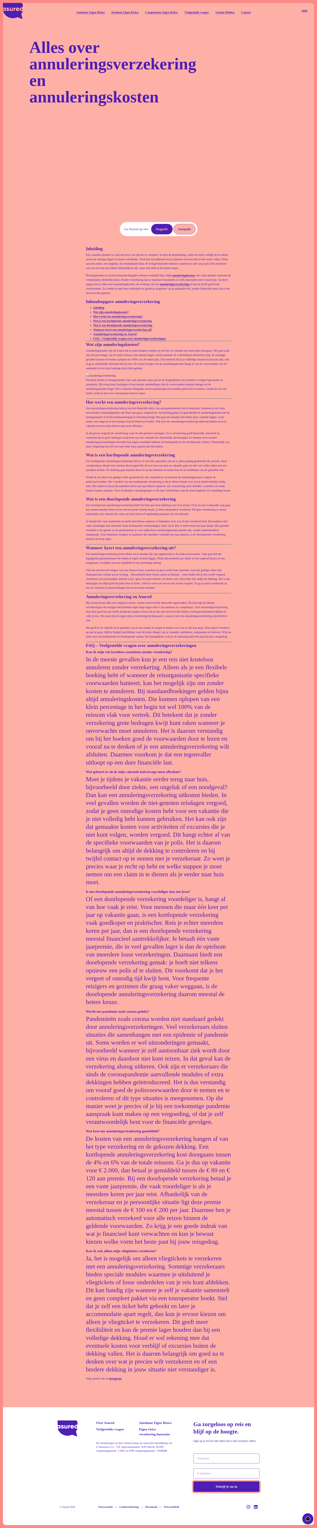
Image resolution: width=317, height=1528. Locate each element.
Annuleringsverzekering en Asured (115, 334)
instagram (115, 1378)
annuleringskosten (183, 275)
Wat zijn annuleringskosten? (111, 312)
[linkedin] (256, 1508)
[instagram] (249, 1508)
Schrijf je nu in (226, 1486)
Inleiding (98, 307)
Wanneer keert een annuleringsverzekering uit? (122, 329)
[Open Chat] (307, 1518)
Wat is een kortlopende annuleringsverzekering (122, 320)
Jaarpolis (184, 229)
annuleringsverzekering (175, 284)
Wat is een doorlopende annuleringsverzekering (122, 325)
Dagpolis (162, 229)
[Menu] (304, 11)
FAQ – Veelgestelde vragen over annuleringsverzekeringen (129, 338)
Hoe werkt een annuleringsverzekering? (118, 316)
